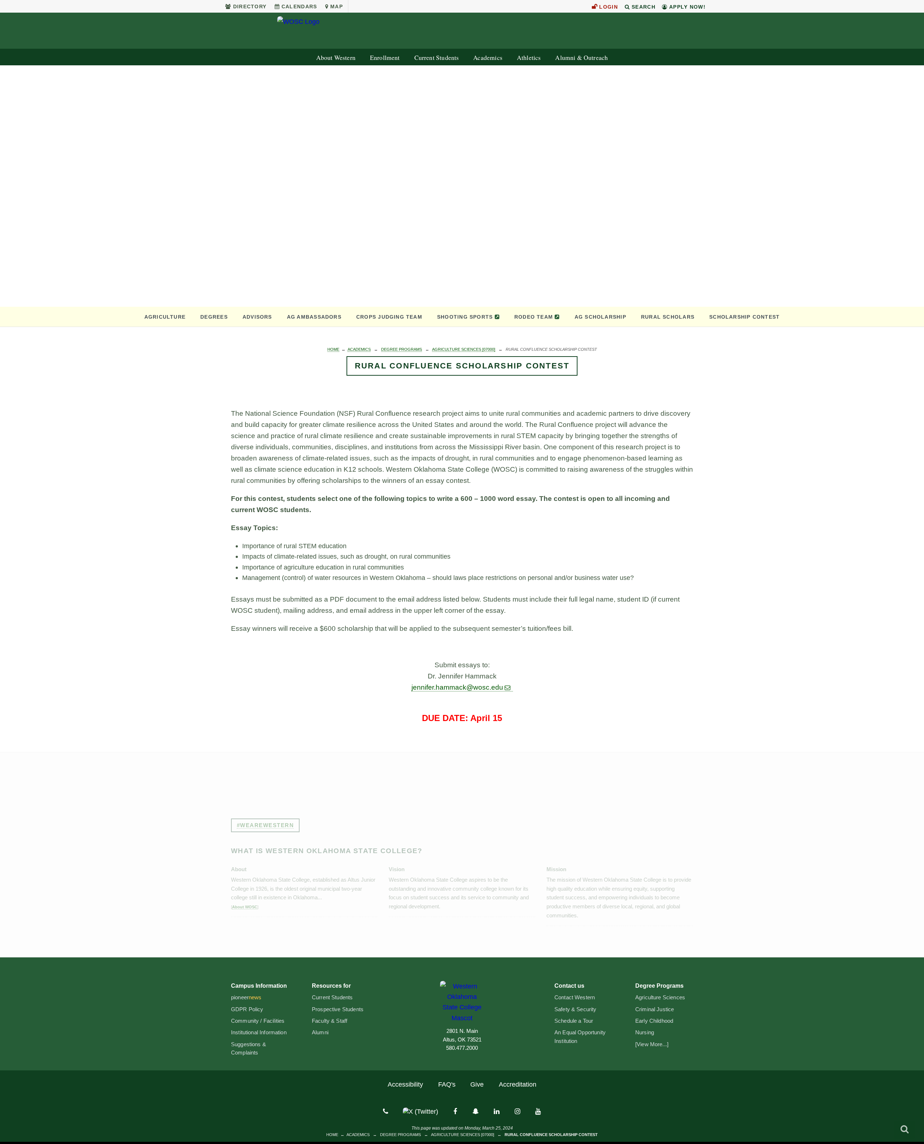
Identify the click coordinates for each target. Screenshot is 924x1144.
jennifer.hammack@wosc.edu (457, 687)
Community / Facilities (257, 1021)
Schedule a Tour (573, 1021)
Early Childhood (654, 1021)
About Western (336, 57)
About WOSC (244, 907)
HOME (333, 349)
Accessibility (405, 1084)
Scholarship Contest (744, 317)
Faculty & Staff (329, 1021)
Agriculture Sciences (660, 997)
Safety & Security (575, 1009)
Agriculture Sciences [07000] (463, 349)
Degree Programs (401, 349)
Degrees (214, 317)
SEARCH (642, 7)
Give (477, 1084)
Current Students (436, 57)
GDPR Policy (247, 1009)
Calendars (299, 6)
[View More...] (651, 1044)
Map (336, 6)
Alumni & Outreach (581, 57)
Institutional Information (259, 1032)
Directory (249, 6)
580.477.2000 (462, 1048)
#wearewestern (265, 825)
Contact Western (574, 997)
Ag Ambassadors (314, 317)
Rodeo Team (533, 317)
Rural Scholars (667, 317)
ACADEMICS (359, 349)
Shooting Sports (465, 317)
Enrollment (385, 57)
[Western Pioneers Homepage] (462, 1002)
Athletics (529, 57)
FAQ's (447, 1084)
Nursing (644, 1032)
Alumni (320, 1032)
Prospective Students (337, 1009)
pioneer (246, 997)
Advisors (257, 317)
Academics (487, 57)
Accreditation (517, 1084)
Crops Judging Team (389, 317)
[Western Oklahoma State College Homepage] (462, 31)
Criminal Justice (654, 1009)
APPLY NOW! (687, 7)
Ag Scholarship (600, 317)
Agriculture (165, 317)
